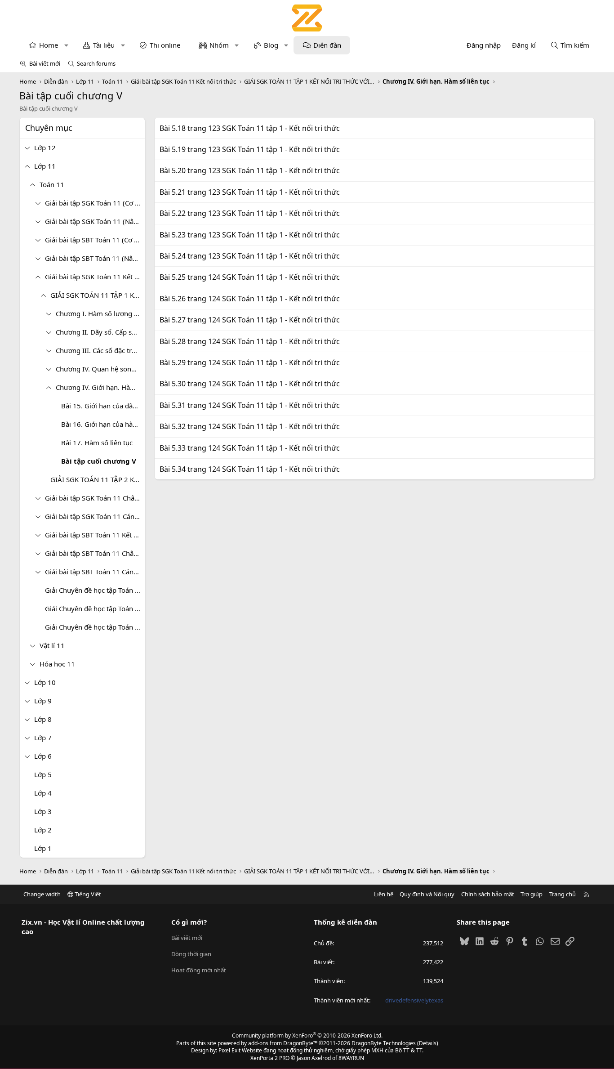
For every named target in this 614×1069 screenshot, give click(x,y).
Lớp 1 (43, 848)
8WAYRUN (351, 1058)
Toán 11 (52, 184)
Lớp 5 (43, 774)
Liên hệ (383, 894)
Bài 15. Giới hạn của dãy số (103, 405)
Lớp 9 (43, 700)
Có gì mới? (189, 921)
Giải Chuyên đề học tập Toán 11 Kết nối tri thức (95, 590)
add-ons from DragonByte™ (282, 1043)
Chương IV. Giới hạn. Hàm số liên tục (100, 387)
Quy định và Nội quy (427, 894)
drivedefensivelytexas (414, 1000)
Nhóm (219, 44)
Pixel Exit (229, 1050)
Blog (271, 44)
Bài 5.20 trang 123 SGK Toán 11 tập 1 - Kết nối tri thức (250, 170)
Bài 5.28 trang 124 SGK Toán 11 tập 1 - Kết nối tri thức (250, 341)
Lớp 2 (43, 829)
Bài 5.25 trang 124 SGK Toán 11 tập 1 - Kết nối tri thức (250, 277)
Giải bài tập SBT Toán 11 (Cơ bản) (95, 239)
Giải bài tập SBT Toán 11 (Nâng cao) (95, 258)
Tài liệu (104, 44)
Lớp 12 (45, 147)
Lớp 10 (45, 682)
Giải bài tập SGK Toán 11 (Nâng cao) (95, 221)
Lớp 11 (45, 165)
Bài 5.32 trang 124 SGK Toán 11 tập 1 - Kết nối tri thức (250, 426)
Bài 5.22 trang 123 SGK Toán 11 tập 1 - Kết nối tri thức (250, 213)
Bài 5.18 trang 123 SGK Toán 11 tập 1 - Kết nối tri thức (250, 128)
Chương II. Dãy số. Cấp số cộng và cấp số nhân (100, 331)
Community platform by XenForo (307, 1035)
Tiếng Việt (87, 894)
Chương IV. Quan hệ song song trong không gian (100, 368)
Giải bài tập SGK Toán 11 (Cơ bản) (95, 202)
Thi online (165, 44)
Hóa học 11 (57, 663)
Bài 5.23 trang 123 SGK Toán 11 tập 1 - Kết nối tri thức (250, 235)
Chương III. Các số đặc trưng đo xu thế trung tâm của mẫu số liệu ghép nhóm (100, 350)
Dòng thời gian (191, 954)
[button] (66, 45)
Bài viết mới (44, 63)
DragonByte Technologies (383, 1043)
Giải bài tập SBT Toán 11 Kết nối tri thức (95, 534)
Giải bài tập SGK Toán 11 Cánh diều (95, 516)
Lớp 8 (43, 719)
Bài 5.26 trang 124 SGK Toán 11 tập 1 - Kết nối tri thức (250, 299)
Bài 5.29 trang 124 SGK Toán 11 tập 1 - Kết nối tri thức (250, 362)
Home (48, 44)
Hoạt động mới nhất (198, 970)
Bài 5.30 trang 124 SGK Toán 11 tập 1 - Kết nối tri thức (250, 384)
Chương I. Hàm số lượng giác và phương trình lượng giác (100, 313)
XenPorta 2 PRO (269, 1058)
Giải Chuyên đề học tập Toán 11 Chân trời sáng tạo (95, 608)
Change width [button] (42, 894)
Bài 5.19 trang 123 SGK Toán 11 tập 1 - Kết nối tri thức (250, 149)
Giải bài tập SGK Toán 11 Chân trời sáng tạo (95, 497)
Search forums (96, 63)
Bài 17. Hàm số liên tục (97, 442)
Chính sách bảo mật (487, 894)
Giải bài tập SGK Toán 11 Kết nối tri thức (95, 276)
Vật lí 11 (52, 645)
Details (427, 1043)
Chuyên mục (48, 127)
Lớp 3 (43, 811)
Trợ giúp (532, 894)
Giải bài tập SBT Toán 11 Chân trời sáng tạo (95, 553)
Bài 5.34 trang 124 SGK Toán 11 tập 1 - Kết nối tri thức (250, 469)
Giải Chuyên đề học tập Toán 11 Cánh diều (95, 626)
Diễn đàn (327, 44)
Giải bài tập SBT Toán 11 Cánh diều (95, 571)
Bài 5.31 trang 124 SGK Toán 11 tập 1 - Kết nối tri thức (250, 405)
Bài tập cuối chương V (98, 460)
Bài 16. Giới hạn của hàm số (103, 424)
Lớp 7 (43, 737)
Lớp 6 (43, 755)
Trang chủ (562, 894)
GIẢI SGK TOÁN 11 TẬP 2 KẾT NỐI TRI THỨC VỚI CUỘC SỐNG (97, 479)
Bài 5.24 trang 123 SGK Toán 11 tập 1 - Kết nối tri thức (250, 256)
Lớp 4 (43, 792)
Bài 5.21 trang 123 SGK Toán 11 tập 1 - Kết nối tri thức (250, 192)
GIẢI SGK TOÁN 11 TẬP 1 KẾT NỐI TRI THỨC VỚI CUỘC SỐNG (97, 295)
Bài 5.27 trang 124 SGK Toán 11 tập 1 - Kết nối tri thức (250, 320)
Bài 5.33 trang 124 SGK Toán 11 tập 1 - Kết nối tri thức (250, 448)
